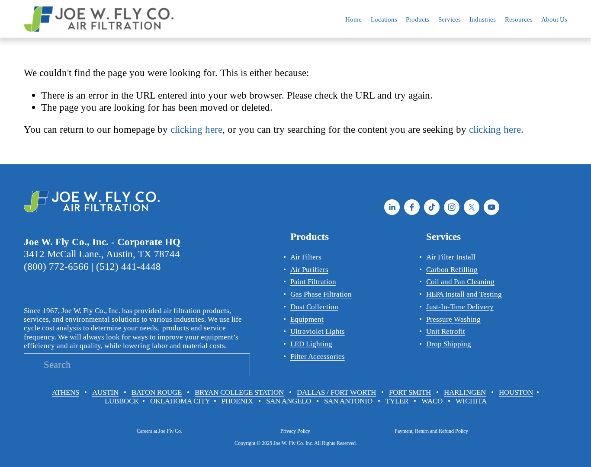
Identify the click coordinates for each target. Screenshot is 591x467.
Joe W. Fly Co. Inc (292, 443)
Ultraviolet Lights (317, 331)
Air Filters (305, 257)
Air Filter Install (450, 257)
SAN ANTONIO (348, 401)
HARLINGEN (465, 392)
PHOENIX (237, 401)
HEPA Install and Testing (464, 294)
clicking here (196, 129)
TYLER (396, 401)
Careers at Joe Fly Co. (159, 431)
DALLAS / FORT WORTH (336, 392)
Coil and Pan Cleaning (460, 282)
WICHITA (471, 401)
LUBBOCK (122, 401)
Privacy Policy (295, 431)
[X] (471, 207)
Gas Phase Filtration (321, 294)
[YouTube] (491, 207)
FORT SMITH (410, 392)
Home (353, 19)
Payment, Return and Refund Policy (431, 431)
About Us (554, 19)
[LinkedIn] (392, 207)
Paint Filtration (313, 282)
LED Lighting (311, 344)
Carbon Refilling (452, 269)
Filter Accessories (317, 356)
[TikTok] (432, 207)
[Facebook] (412, 207)
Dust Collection (314, 307)
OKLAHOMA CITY (180, 401)
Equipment (307, 319)
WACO (432, 401)
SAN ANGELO (288, 401)
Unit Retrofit (445, 331)
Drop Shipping (448, 344)
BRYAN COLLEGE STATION (239, 392)
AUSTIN (105, 392)
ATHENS (65, 392)
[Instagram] (451, 207)
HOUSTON (516, 392)
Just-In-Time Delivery (460, 307)
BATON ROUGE (157, 392)
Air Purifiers (309, 269)
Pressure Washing (453, 319)
